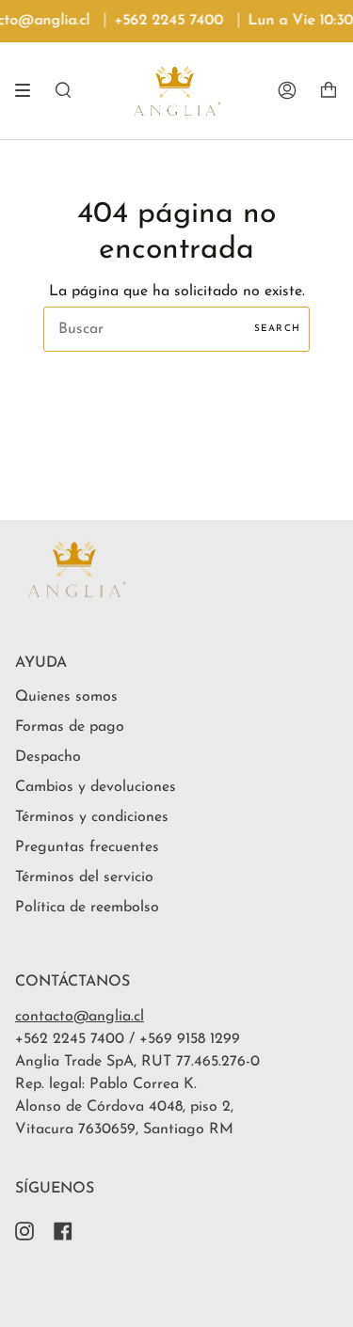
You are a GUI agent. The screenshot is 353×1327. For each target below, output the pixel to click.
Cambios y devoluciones (95, 787)
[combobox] (176, 329)
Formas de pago (69, 727)
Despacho (48, 757)
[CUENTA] (287, 90)
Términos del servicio (84, 877)
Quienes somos (66, 696)
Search (277, 329)
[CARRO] (328, 90)
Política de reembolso (87, 907)
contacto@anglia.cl (79, 1016)
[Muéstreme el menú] (29, 90)
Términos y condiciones (91, 817)
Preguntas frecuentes (87, 847)
